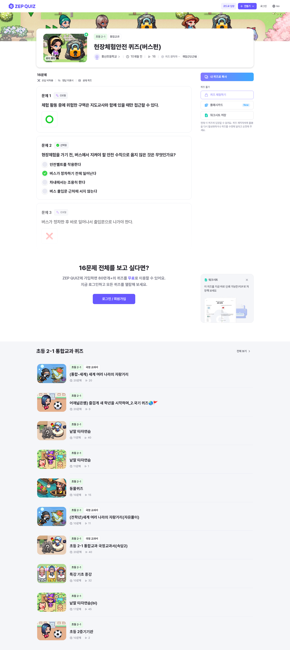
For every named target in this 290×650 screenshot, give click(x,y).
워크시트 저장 (218, 115)
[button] (227, 298)
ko (278, 6)
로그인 (263, 6)
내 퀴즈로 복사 (218, 76)
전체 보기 (242, 351)
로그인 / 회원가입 (114, 299)
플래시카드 (229, 105)
